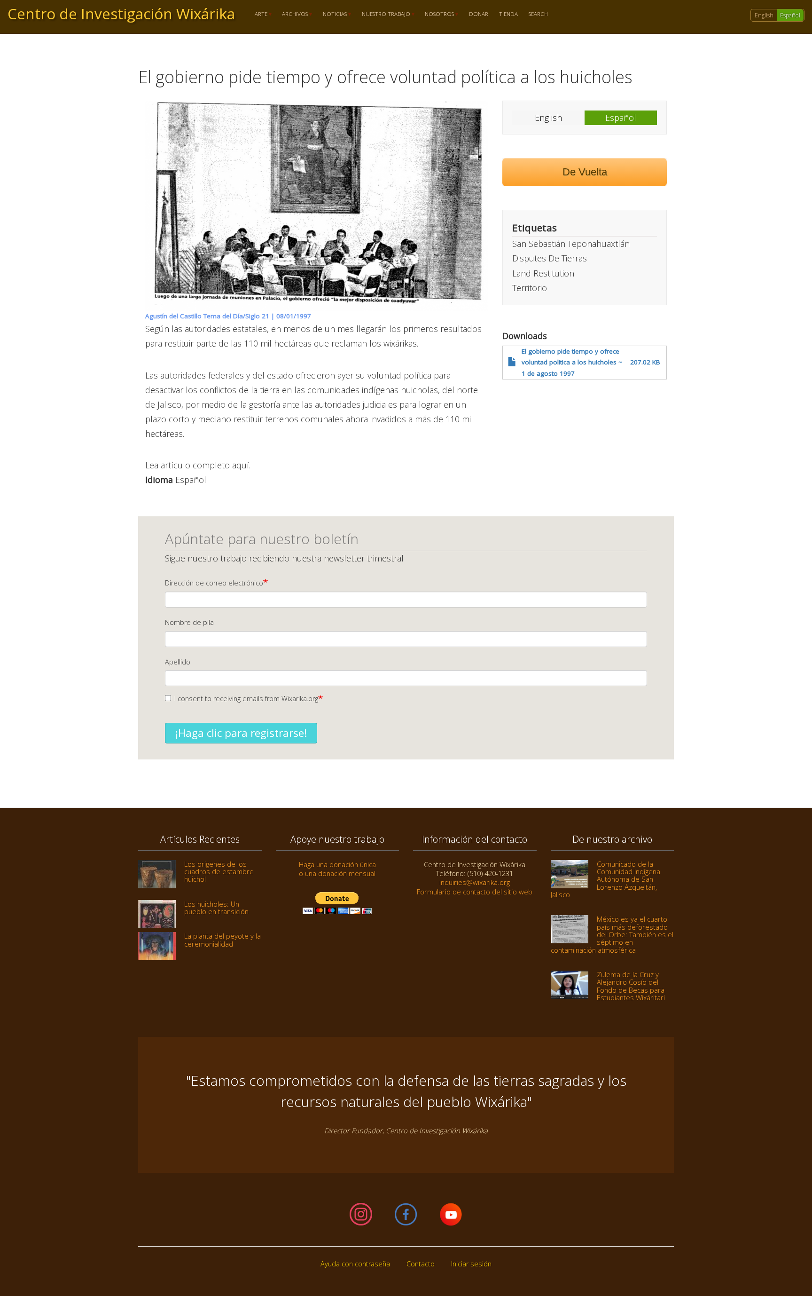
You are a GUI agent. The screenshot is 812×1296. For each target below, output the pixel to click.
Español (790, 15)
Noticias (332, 14)
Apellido (177, 661)
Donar (478, 14)
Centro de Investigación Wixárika (121, 14)
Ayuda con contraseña (355, 1263)
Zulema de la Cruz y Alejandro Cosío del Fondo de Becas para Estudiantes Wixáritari (631, 986)
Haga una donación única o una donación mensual (337, 869)
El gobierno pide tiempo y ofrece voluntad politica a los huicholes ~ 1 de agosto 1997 (572, 362)
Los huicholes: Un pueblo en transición (216, 907)
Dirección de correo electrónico (214, 582)
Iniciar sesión (471, 1263)
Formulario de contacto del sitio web (474, 891)
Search (538, 14)
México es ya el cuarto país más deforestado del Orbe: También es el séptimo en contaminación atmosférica (612, 934)
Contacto (420, 1263)
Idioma (159, 479)
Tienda (508, 14)
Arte (258, 14)
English (764, 15)
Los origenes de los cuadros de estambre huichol (219, 871)
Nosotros (437, 14)
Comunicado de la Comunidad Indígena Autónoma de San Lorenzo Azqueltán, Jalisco (605, 879)
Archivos (292, 14)
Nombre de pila (189, 622)
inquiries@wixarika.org (474, 882)
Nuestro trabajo (383, 14)
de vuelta (584, 172)
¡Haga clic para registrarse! (241, 733)
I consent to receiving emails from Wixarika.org (246, 698)
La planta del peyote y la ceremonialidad (222, 939)
